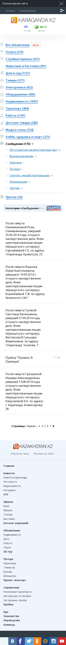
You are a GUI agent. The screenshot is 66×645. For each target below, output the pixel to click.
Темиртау (9, 567)
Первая (30, 426)
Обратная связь (20, 453)
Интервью (10, 490)
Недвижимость (12, 534)
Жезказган (10, 576)
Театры (8, 514)
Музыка (8, 510)
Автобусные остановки (17, 596)
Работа (8, 543)
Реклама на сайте (43, 453)
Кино (6, 506)
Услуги (7, 547)
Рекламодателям (27, 10)
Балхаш (8, 571)
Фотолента (10, 481)
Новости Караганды (15, 477)
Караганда (10, 563)
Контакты (10, 10)
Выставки (9, 519)
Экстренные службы (15, 600)
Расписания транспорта (18, 591)
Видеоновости (12, 486)
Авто (7, 539)
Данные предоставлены (33, 208)
